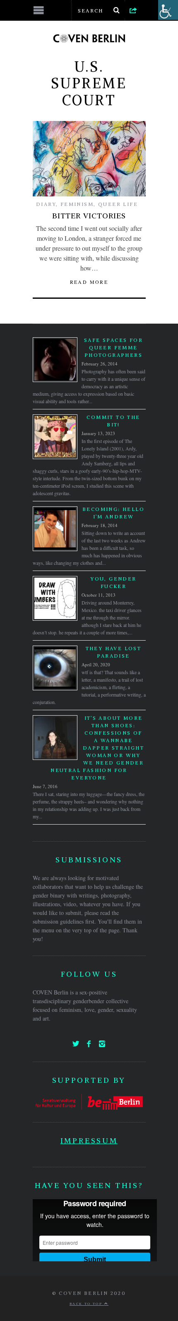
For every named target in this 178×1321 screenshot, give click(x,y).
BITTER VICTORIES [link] (89, 215)
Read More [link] (89, 281)
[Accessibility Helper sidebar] (168, 10)
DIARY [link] (46, 204)
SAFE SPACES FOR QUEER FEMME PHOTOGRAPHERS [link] (113, 347)
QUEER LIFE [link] (118, 204)
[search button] (116, 10)
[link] (133, 10)
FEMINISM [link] (77, 204)
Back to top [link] (87, 1304)
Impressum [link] (89, 1140)
